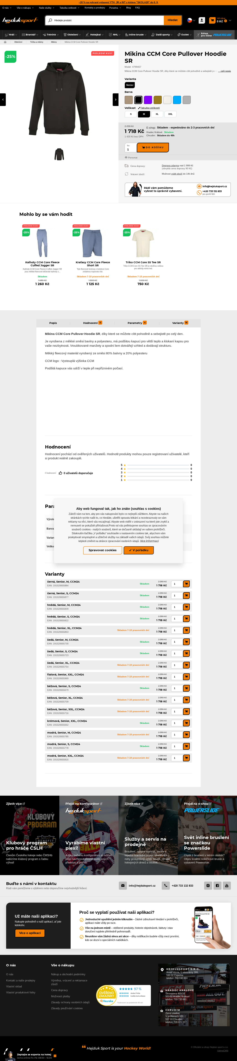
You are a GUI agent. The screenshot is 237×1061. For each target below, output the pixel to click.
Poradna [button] (113, 8)
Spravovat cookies (103, 550)
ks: (128, 145)
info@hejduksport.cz (142, 885)
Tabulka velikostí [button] (68, 8)
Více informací (149, 541)
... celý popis (224, 71)
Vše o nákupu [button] (24, 8)
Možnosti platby (60, 996)
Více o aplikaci (30, 933)
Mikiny (54, 42)
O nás (9, 974)
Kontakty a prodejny (95, 7)
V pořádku (140, 550)
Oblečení (18, 42)
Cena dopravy (59, 990)
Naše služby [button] (45, 8)
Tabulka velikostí (150, 108)
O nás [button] (5, 8)
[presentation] (3, 99)
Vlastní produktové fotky (20, 992)
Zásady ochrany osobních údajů (70, 1002)
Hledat (173, 20)
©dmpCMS (222, 1050)
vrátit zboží (176, 173)
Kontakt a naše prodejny (20, 980)
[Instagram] (208, 886)
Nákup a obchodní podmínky (68, 974)
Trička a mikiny (36, 42)
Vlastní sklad (14, 986)
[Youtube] (227, 886)
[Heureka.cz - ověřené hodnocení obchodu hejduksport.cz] (123, 995)
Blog (128, 7)
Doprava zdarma (170, 165)
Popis (53, 323)
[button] (11, 34)
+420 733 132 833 (182, 885)
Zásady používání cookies (67, 1008)
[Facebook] (217, 886)
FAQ (137, 7)
